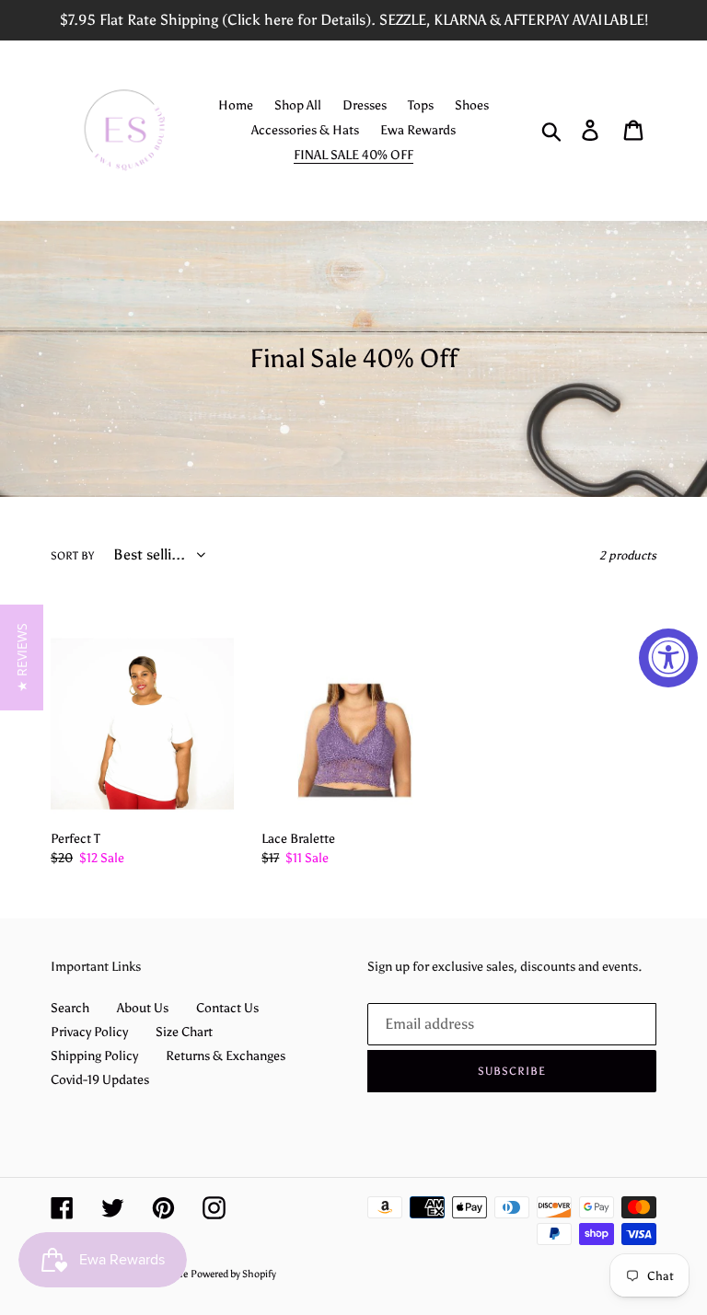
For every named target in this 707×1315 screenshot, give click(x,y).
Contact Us (227, 1008)
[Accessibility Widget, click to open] (668, 658)
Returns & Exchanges (225, 1056)
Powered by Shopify (233, 1274)
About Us (142, 1008)
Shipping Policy (94, 1056)
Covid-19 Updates (100, 1080)
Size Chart (184, 1032)
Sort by (72, 555)
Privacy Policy (89, 1032)
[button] (21, 657)
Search (70, 1008)
